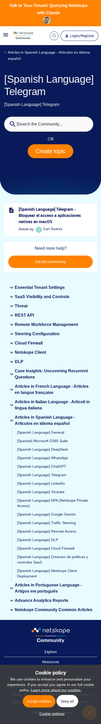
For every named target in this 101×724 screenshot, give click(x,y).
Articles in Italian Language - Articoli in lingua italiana (52, 405)
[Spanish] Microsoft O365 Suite (42, 441)
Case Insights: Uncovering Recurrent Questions (51, 374)
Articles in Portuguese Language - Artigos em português (48, 588)
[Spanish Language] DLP (37, 540)
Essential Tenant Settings (40, 287)
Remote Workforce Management (46, 324)
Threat (21, 306)
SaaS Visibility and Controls (42, 296)
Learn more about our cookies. (56, 690)
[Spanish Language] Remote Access (46, 531)
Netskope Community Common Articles (53, 610)
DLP (19, 361)
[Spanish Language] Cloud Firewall (45, 548)
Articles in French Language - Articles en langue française (52, 389)
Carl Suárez (52, 229)
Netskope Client (30, 352)
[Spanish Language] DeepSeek (42, 449)
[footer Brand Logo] (51, 641)
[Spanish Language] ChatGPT (41, 466)
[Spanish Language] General (40, 432)
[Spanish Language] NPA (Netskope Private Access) (52, 503)
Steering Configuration (37, 334)
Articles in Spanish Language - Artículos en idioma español (49, 55)
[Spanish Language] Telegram (41, 475)
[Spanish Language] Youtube (40, 492)
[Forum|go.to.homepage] (23, 36)
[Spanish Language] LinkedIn (41, 483)
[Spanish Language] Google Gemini (46, 514)
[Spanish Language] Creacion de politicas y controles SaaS (52, 559)
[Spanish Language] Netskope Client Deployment (47, 573)
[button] (50, 714)
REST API (24, 315)
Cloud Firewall (29, 343)
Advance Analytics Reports (41, 600)
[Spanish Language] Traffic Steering (46, 523)
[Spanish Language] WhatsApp (42, 458)
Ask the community (50, 261)
